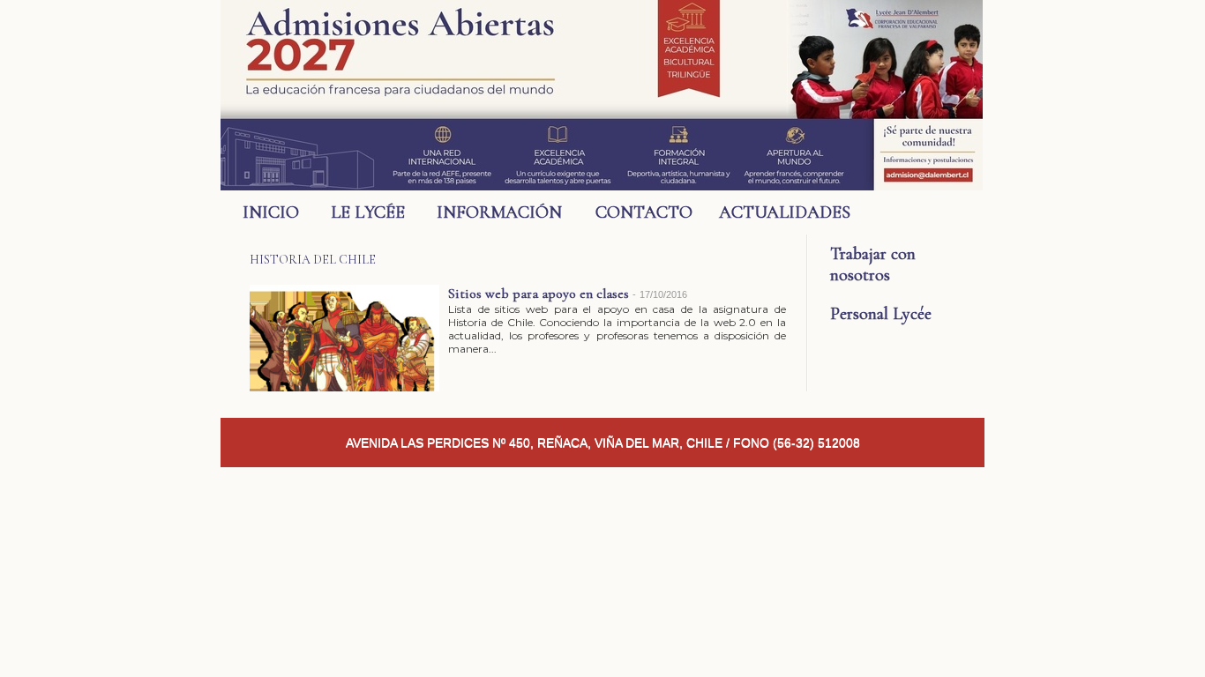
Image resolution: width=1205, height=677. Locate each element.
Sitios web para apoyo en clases (538, 293)
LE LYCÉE (368, 212)
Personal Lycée (881, 313)
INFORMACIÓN (499, 212)
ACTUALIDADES (774, 212)
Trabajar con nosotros (873, 264)
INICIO (271, 212)
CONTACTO (643, 212)
